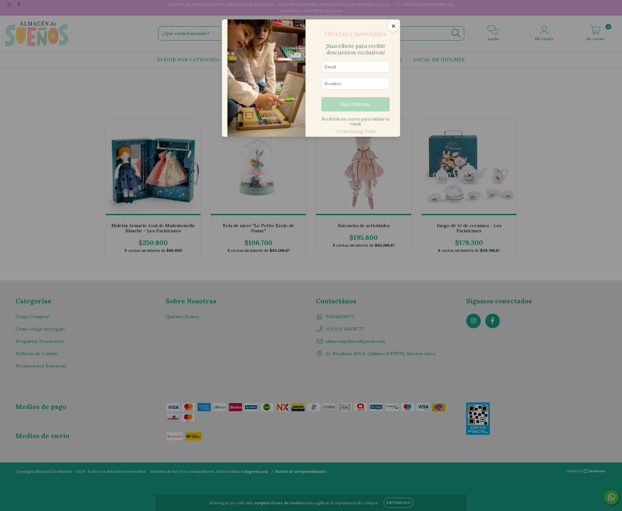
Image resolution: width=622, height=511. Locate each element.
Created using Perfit (356, 131)
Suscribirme (355, 104)
